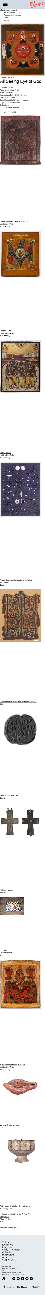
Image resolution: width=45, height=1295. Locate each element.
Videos (6, 20)
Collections (7, 1252)
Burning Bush (5, 331)
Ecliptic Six (4, 1217)
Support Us (8, 1259)
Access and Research (13, 15)
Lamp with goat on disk (9, 1125)
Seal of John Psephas (9, 795)
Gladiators (4, 950)
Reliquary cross (6, 890)
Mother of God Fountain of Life (12, 1064)
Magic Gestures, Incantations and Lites (16, 580)
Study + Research (11, 1249)
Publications (8, 1254)
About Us (7, 1257)
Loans (6, 17)
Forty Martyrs (5, 453)
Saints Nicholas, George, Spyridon (14, 221)
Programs (7, 1247)
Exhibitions (7, 1244)
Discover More (10, 112)
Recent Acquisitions (12, 12)
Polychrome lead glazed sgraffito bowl (15, 1206)
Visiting (6, 1242)
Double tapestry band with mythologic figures (18, 702)
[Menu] (5, 5)
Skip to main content (8, 10)
